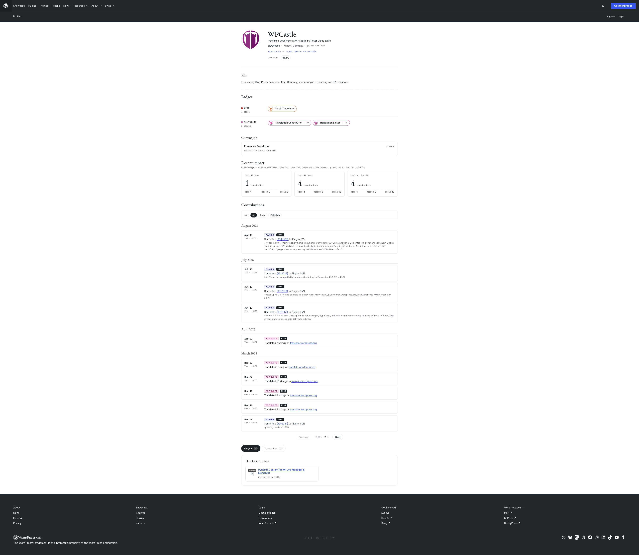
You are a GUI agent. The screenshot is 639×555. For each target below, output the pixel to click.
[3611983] (282, 312)
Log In (621, 16)
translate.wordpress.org (303, 343)
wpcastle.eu (275, 51)
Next (337, 437)
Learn (262, 507)
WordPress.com (514, 507)
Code (262, 215)
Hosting (17, 518)
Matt (508, 512)
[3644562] (283, 239)
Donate (386, 518)
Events (385, 512)
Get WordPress (623, 5)
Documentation (267, 512)
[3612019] (282, 291)
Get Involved (388, 507)
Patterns (140, 523)
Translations (273, 448)
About (16, 507)
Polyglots (275, 215)
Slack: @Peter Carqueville (302, 51)
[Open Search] (603, 6)
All (253, 215)
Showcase (141, 507)
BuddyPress (512, 523)
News (16, 512)
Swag (385, 523)
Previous (303, 437)
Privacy (17, 523)
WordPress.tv (267, 523)
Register (611, 16)
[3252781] (282, 423)
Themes (140, 512)
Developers (265, 518)
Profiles (17, 16)
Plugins (250, 448)
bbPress (510, 518)
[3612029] (282, 273)
